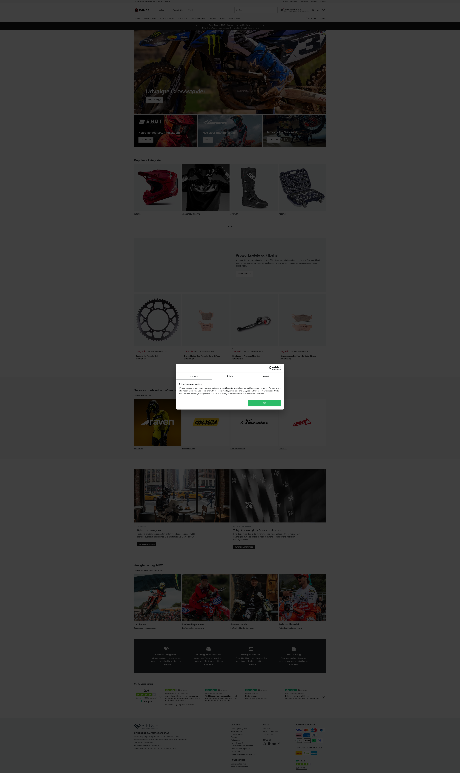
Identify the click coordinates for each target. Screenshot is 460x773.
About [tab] (266, 376)
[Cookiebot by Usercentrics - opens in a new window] (270, 368)
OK (264, 403)
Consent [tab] (194, 376)
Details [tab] (230, 376)
